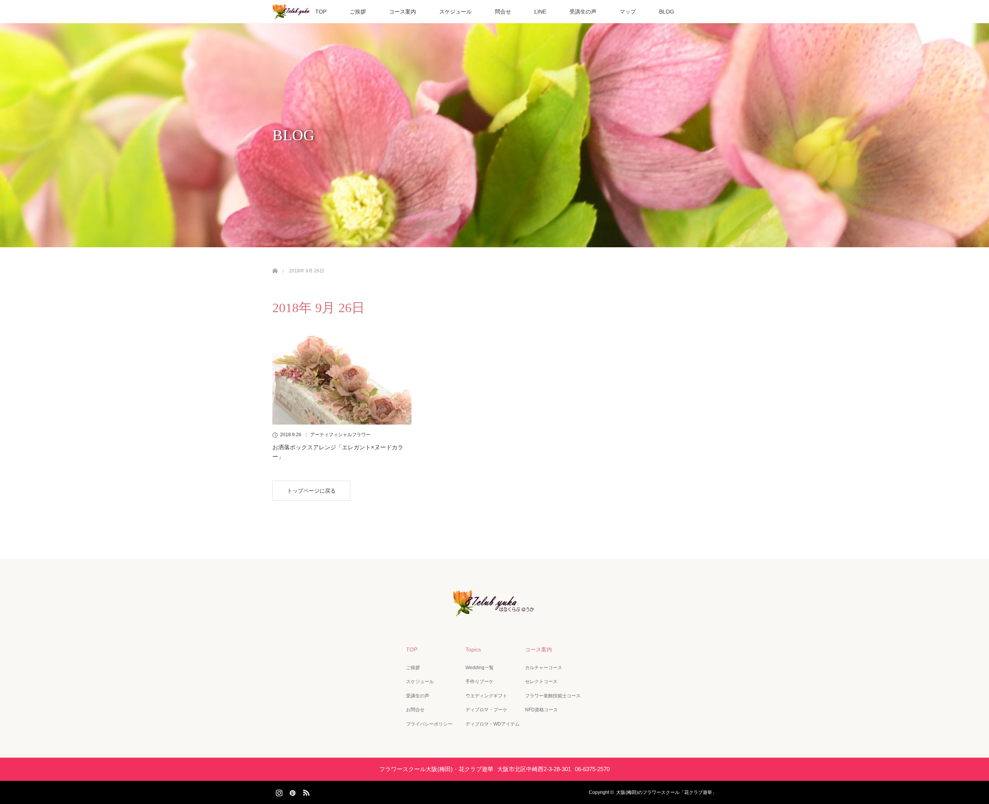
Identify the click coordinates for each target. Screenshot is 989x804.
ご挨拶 (358, 11)
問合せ (503, 11)
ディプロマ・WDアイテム (493, 724)
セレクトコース (541, 681)
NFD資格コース (541, 709)
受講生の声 (582, 11)
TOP (320, 11)
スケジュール (455, 11)
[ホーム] (274, 262)
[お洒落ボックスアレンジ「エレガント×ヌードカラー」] (341, 378)
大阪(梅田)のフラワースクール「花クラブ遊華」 (666, 792)
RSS (305, 791)
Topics (473, 649)
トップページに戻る (311, 491)
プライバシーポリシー (429, 724)
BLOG (666, 11)
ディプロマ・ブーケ (486, 709)
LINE (540, 11)
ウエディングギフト (486, 696)
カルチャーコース (543, 667)
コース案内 (402, 11)
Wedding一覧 (480, 667)
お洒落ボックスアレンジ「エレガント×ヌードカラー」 (337, 452)
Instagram (278, 791)
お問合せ (415, 709)
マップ (628, 11)
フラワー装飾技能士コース (553, 696)
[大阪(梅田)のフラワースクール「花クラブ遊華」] (494, 610)
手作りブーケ (479, 681)
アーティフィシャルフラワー (340, 434)
